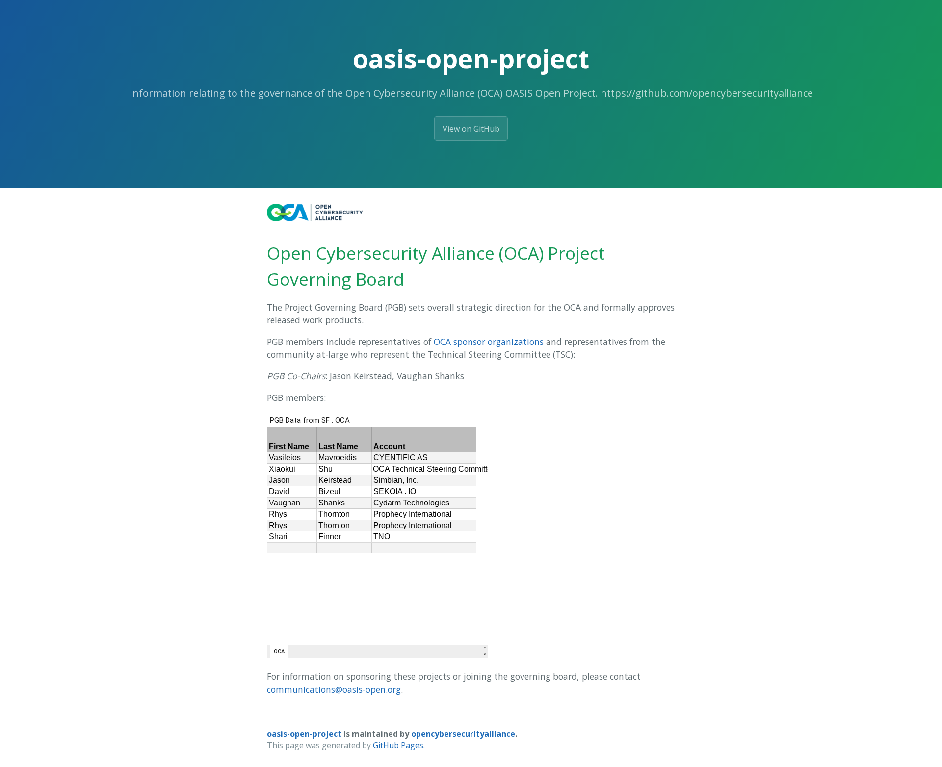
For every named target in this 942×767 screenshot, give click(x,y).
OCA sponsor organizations (489, 341)
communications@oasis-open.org (334, 689)
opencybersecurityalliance (463, 733)
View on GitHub (471, 128)
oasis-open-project (304, 733)
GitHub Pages (398, 745)
